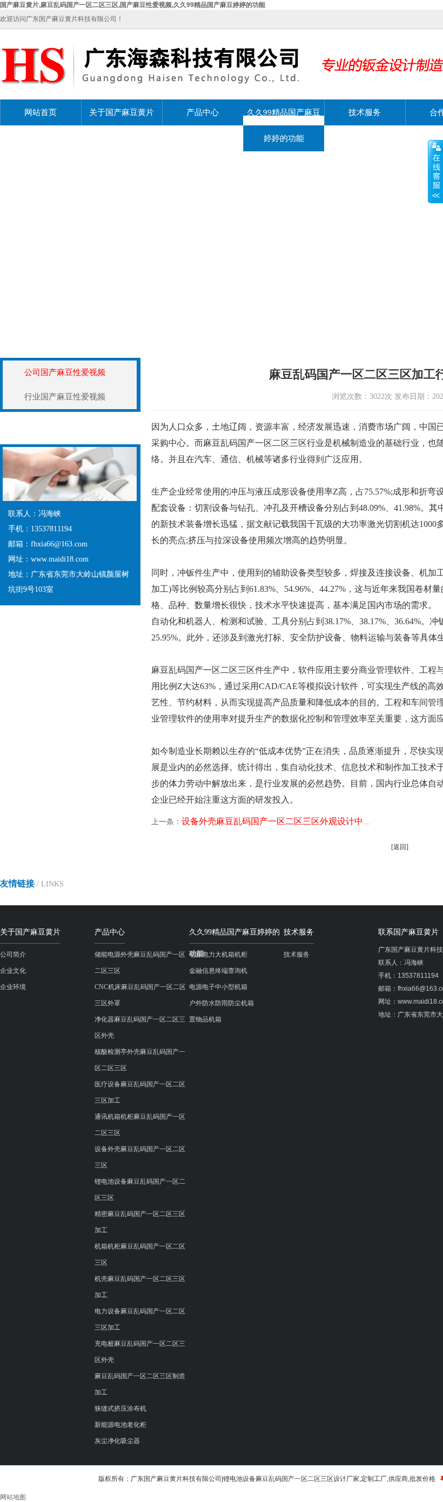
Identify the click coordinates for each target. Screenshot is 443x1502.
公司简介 (13, 954)
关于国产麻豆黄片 (121, 112)
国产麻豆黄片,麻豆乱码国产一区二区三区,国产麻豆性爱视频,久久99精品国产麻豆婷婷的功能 (132, 5)
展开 (435, 171)
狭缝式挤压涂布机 (120, 1408)
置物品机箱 (205, 1019)
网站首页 (40, 112)
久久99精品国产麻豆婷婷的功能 (283, 125)
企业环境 (13, 987)
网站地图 (13, 1497)
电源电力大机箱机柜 (218, 954)
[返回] (399, 847)
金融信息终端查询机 (218, 970)
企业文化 (13, 970)
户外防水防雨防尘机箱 (221, 1003)
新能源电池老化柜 (120, 1424)
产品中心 (202, 112)
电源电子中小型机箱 (218, 987)
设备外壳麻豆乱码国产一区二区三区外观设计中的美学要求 (294, 821)
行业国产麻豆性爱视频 (64, 396)
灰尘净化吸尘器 (117, 1441)
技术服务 (364, 112)
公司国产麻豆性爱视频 (64, 372)
